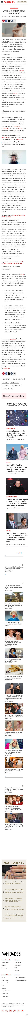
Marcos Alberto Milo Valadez (19, 16)
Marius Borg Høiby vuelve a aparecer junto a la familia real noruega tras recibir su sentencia (14, 908)
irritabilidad (5, 128)
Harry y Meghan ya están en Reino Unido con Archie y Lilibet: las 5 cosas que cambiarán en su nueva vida (17, 537)
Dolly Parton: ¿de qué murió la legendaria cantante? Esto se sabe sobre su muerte (13, 900)
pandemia (21, 70)
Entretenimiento (11, 496)
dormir (20, 128)
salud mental (18, 379)
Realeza (8, 462)
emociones (6, 368)
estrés (15, 93)
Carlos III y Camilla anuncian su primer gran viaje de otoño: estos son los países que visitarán (16, 468)
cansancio (17, 126)
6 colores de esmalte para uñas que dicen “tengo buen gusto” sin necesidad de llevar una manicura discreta (14, 892)
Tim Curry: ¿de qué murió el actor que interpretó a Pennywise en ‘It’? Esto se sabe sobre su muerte (17, 502)
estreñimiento (5, 137)
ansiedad (6, 379)
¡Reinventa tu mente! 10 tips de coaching (13, 215)
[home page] (9, 2)
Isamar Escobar (21, 439)
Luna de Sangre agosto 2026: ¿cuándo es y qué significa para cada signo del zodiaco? (16, 434)
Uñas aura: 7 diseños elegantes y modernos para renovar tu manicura (14, 883)
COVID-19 (6, 385)
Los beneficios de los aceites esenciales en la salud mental (13, 262)
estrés (5, 382)
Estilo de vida (14, 8)
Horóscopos (10, 428)
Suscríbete (22, 2)
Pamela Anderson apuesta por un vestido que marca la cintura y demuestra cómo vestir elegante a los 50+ (14, 916)
